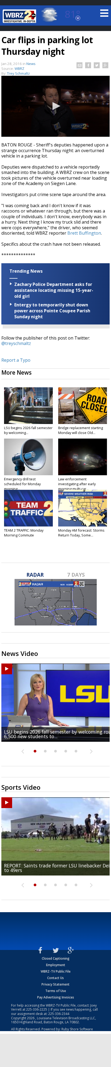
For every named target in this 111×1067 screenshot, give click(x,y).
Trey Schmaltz (18, 73)
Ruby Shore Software (77, 1029)
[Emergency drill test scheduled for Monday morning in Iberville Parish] (28, 457)
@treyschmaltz (16, 343)
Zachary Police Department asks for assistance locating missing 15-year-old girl (53, 290)
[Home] (20, 16)
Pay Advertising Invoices (55, 997)
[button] (55, 106)
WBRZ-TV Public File (56, 971)
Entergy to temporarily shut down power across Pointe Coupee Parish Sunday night (52, 311)
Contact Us (55, 978)
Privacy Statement (55, 984)
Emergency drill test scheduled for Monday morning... (22, 484)
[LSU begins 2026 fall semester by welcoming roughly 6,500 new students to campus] (28, 405)
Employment (55, 965)
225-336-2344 (58, 1013)
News (31, 63)
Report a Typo (15, 360)
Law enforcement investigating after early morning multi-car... (77, 484)
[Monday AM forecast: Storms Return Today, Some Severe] (82, 508)
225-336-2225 (36, 1009)
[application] (55, 106)
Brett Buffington (84, 233)
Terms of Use (55, 991)
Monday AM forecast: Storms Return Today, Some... (81, 533)
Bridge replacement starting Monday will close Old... (80, 430)
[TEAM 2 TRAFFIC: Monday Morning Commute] (28, 508)
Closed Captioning (56, 958)
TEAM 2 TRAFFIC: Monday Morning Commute (23, 533)
